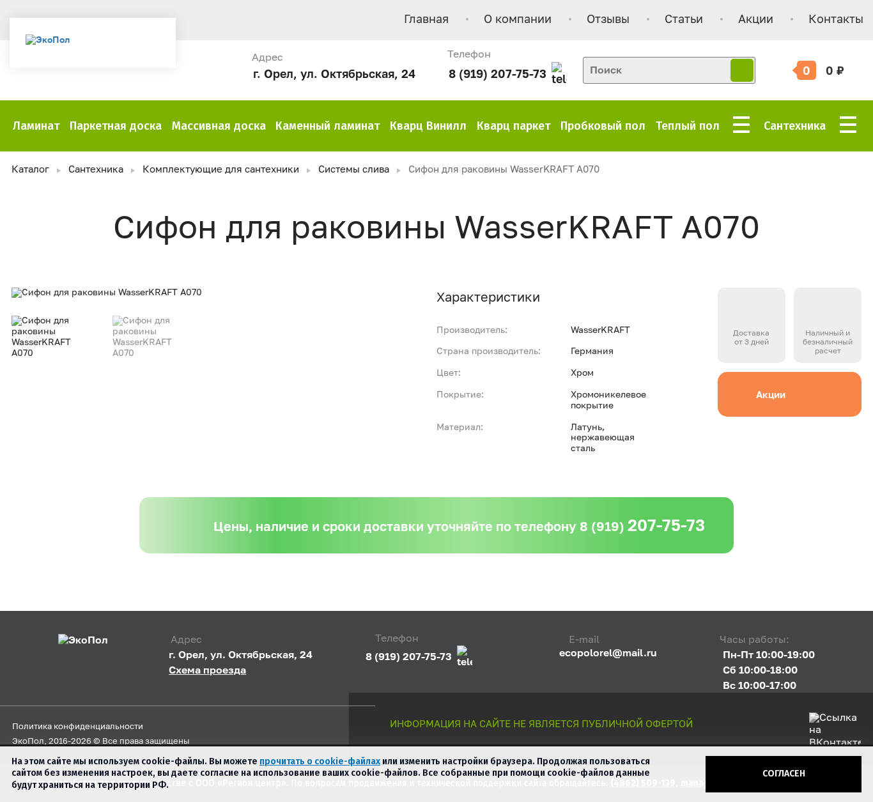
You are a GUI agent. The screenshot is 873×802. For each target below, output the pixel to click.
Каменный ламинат (327, 126)
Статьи (684, 20)
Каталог (30, 169)
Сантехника (795, 126)
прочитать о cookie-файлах (319, 761)
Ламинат (36, 126)
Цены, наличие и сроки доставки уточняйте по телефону (459, 525)
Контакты (835, 20)
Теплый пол (688, 126)
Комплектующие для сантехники (221, 169)
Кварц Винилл (428, 126)
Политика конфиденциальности (77, 727)
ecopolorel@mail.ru (608, 652)
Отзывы (608, 20)
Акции (755, 20)
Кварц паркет (513, 126)
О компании (518, 20)
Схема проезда (207, 669)
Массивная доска (219, 126)
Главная (426, 20)
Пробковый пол (602, 126)
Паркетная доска (116, 126)
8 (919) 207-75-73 (497, 74)
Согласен (783, 773)
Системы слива (353, 169)
